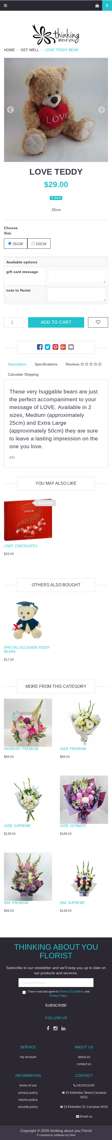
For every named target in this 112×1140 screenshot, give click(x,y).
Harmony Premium (21, 749)
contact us (84, 1064)
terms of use (28, 1085)
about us (84, 1057)
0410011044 (85, 1085)
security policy (28, 1107)
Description (17, 364)
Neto (73, 1135)
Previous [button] (10, 110)
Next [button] (101, 110)
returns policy (28, 1100)
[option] (56, 110)
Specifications (46, 364)
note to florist (18, 290)
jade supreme (17, 826)
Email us (85, 1116)
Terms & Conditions (71, 991)
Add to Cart (56, 322)
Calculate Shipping (23, 374)
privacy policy (28, 1093)
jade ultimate (73, 826)
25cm (17, 244)
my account (28, 1057)
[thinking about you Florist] (56, 34)
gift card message (22, 272)
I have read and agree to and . (59, 993)
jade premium (73, 749)
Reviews (73, 364)
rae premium (16, 903)
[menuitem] (40, 348)
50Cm (41, 244)
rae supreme (72, 903)
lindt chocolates (21, 546)
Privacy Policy (58, 995)
